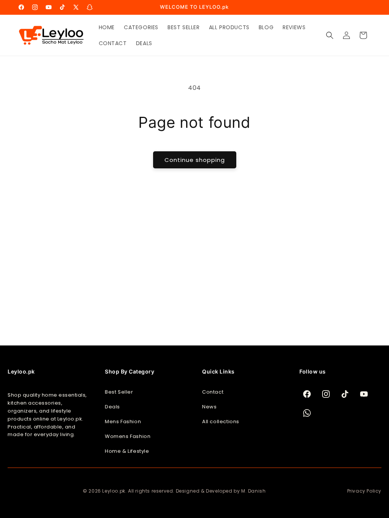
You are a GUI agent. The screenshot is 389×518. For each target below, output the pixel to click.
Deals (112, 406)
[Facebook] (307, 394)
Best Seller (119, 392)
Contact (212, 392)
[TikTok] (345, 394)
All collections (220, 421)
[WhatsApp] (307, 413)
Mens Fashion (123, 421)
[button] (329, 35)
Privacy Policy (364, 491)
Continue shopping (194, 160)
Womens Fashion (127, 436)
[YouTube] (364, 394)
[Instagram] (326, 394)
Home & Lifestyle (127, 451)
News (209, 406)
